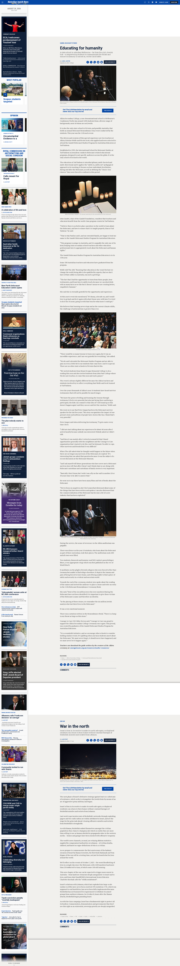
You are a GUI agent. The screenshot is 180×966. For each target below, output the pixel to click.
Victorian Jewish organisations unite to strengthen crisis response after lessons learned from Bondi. (13, 429)
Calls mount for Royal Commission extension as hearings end (14, 59)
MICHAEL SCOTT (8, 142)
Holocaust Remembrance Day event (92, 658)
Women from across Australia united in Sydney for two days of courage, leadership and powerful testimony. (14, 600)
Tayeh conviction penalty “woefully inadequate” (12, 899)
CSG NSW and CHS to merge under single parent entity (12, 805)
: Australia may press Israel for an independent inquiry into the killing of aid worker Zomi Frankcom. (13, 724)
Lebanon (99, 916)
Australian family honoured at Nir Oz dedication (11, 246)
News (62, 658)
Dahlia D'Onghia (8, 864)
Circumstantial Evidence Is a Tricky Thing (10, 138)
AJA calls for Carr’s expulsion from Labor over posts (12, 917)
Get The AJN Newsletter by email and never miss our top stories (77, 110)
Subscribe (174, 2)
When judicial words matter (11, 475)
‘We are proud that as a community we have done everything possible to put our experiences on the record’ (14, 344)
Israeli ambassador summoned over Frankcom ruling (12, 732)
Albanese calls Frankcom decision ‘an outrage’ (12, 716)
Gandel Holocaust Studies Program (70, 659)
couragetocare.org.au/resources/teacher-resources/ (89, 648)
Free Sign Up (108, 110)
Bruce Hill (5, 425)
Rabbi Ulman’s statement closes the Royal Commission (14, 73)
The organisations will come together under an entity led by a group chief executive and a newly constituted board (13, 814)
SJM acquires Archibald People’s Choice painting (14, 831)
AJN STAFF (65, 739)
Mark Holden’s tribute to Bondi (14, 393)
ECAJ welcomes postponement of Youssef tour (12, 40)
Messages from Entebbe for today (14, 504)
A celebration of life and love (14, 210)
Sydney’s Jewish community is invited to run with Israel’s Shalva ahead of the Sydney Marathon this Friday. (14, 775)
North (85, 916)
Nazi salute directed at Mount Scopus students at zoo (12, 306)
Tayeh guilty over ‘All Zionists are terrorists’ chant (12, 911)
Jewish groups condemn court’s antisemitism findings (13, 459)
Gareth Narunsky (8, 45)
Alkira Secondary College (73, 658)
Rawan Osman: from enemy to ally (12, 615)
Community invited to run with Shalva (12, 768)
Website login (163, 2)
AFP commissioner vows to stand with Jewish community (12, 608)
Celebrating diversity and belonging (14, 861)
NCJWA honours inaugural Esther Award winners (13, 551)
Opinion (14, 115)
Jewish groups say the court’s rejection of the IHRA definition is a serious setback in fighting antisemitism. (14, 467)
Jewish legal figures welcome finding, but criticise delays (13, 905)
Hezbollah (92, 916)
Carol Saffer (66, 61)
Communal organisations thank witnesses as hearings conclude (14, 336)
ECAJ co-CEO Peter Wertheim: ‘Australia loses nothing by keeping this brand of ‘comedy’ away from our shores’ (13, 50)
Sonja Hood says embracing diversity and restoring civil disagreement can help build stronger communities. (13, 868)
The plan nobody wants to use (13, 422)
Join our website (110, 62)
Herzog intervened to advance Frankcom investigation (12, 739)
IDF (76, 916)
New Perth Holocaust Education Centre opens (12, 287)
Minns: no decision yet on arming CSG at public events (13, 823)
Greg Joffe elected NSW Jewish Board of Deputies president (13, 674)
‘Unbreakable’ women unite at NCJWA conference (14, 593)
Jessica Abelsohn (7, 212)
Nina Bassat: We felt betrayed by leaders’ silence (14, 66)
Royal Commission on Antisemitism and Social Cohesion (14, 153)
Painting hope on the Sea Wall (14, 374)
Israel (80, 916)
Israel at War (64, 916)
